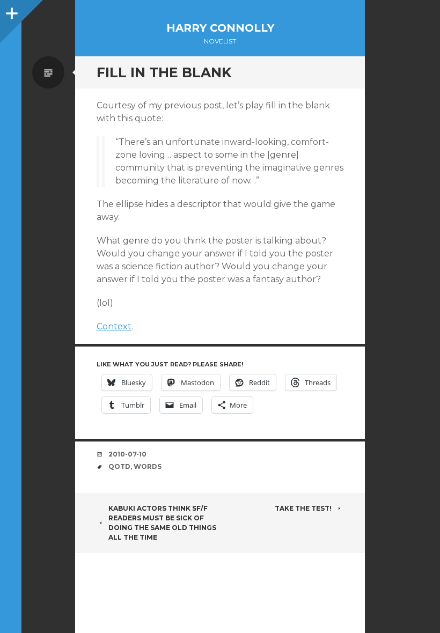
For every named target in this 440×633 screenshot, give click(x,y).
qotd (119, 466)
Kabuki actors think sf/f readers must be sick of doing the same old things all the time (162, 522)
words (148, 466)
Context (114, 326)
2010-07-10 (127, 454)
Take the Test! (303, 508)
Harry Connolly (220, 27)
